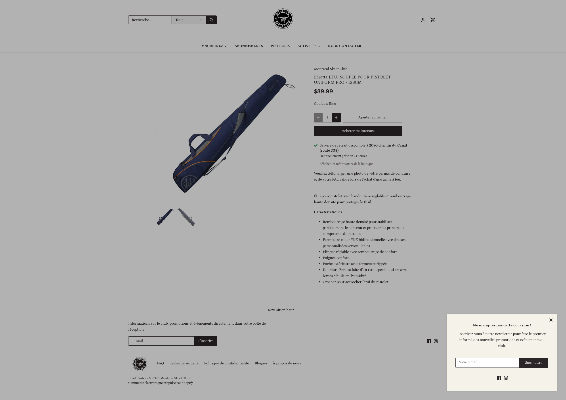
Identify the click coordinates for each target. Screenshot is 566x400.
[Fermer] (551, 320)
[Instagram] (506, 378)
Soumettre (533, 362)
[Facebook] (499, 378)
